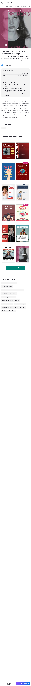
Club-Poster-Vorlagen (20, 304)
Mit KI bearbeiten (24, 683)
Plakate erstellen (8, 6)
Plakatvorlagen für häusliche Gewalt (10, 300)
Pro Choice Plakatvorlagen (8, 310)
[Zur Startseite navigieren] (7, 2)
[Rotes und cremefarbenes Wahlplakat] (8, 233)
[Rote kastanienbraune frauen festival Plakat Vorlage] (22, 254)
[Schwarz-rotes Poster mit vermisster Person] (8, 254)
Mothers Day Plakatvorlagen (9, 293)
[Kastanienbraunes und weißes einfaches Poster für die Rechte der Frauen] (8, 213)
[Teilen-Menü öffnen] (28, 65)
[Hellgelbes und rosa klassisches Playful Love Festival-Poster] (22, 213)
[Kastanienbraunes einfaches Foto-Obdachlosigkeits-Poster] (8, 151)
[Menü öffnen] (28, 2)
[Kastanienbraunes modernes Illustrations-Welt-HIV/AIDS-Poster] (22, 171)
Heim (2, 6)
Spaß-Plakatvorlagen (7, 304)
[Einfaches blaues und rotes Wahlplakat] (8, 192)
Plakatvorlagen (17, 6)
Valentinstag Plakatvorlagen (9, 297)
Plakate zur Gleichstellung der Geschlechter (12, 290)
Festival (24, 6)
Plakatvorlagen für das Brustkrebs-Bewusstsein (13, 307)
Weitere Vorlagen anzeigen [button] (15, 268)
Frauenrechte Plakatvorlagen (9, 283)
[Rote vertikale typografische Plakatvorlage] (22, 151)
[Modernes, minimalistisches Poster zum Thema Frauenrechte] (22, 233)
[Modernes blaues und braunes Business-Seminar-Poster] (22, 192)
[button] (8, 683)
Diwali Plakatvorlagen (7, 286)
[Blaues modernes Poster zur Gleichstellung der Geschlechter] (8, 171)
